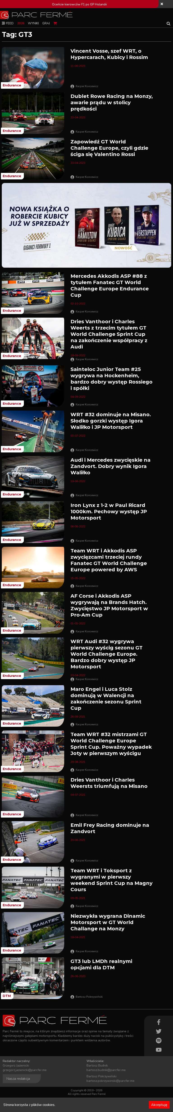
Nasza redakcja (18, 1078)
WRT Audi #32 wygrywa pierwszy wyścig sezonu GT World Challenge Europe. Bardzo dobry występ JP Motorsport (107, 654)
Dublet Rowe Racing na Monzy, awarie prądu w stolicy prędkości (112, 102)
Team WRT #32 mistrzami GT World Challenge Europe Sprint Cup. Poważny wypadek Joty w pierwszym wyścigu (111, 743)
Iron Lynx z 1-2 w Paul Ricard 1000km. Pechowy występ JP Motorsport (109, 511)
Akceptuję (159, 1104)
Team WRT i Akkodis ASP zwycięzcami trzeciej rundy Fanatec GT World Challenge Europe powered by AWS (109, 560)
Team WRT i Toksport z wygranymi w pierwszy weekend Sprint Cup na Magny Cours (112, 880)
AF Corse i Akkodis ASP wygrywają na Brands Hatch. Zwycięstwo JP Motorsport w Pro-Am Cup (109, 605)
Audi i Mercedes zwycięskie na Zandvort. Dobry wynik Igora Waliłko (110, 466)
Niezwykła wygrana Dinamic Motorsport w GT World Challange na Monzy (108, 922)
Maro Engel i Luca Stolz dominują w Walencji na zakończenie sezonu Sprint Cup (106, 698)
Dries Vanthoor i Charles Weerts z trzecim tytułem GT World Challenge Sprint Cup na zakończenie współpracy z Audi (109, 334)
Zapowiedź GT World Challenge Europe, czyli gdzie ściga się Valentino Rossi (109, 148)
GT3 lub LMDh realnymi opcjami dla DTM (101, 964)
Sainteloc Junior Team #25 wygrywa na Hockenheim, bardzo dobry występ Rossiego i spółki (112, 378)
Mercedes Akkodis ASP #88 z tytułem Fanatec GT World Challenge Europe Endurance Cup (110, 285)
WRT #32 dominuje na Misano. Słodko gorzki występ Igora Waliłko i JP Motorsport (111, 420)
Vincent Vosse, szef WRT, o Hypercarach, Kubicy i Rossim (109, 54)
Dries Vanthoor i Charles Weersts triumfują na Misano (109, 783)
